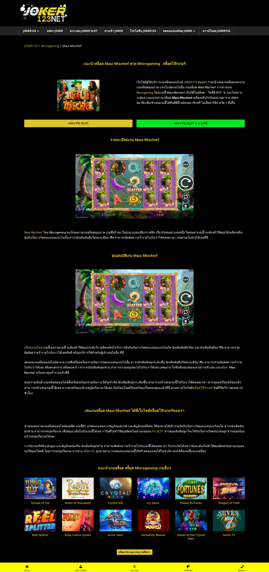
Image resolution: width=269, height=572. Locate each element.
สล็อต (224, 367)
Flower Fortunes (191, 503)
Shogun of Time (228, 503)
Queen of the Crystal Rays (191, 536)
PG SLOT (158, 431)
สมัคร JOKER (55, 31)
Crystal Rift (115, 503)
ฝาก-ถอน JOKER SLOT (83, 31)
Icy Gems (153, 503)
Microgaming (144, 92)
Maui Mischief (33, 232)
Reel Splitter (40, 535)
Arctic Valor (115, 535)
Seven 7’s (229, 535)
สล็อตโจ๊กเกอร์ (203, 388)
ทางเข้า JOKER (114, 31)
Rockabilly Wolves (153, 535)
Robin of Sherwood (78, 503)
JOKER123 (29, 31)
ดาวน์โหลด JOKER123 (216, 31)
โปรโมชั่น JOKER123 (143, 31)
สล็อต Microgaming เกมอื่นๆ (134, 552)
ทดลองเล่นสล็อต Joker (177, 31)
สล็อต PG (89, 451)
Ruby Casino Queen (78, 535)
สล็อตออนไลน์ (33, 347)
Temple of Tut (40, 503)
